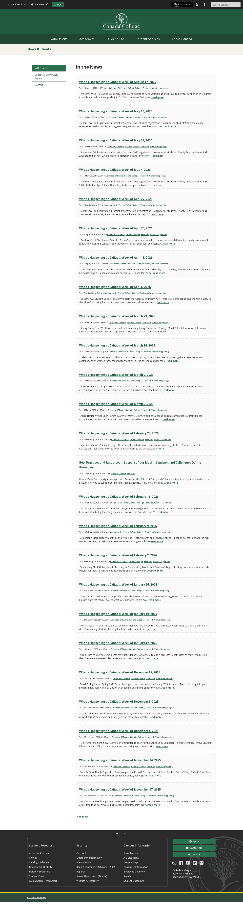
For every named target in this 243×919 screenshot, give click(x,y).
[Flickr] (201, 863)
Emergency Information (89, 857)
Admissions (59, 39)
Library (32, 871)
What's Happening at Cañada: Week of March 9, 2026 (116, 375)
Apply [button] (195, 841)
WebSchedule (36, 880)
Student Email (36, 876)
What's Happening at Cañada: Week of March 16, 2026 (117, 345)
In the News (41, 68)
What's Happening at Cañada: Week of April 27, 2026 (115, 199)
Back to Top (122, 833)
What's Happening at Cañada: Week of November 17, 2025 (120, 789)
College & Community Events (46, 76)
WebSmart (51, 880)
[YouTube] (188, 863)
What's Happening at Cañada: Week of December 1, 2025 (119, 731)
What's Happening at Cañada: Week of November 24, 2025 (120, 760)
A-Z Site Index (131, 857)
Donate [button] (195, 854)
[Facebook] (181, 863)
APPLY (57, 4)
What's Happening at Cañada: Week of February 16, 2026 (119, 496)
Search (127, 876)
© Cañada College (36, 897)
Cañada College (134, 88)
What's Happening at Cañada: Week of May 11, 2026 (115, 140)
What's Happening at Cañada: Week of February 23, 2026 (119, 433)
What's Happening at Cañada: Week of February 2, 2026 (118, 555)
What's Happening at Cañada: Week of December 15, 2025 (119, 672)
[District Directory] (197, 4)
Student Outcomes (133, 880)
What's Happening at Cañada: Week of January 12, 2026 (118, 643)
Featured (147, 88)
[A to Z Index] (205, 4)
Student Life (115, 39)
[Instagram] (174, 863)
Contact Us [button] (195, 847)
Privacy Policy (83, 862)
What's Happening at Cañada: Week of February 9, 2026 (118, 526)
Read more (82, 816)
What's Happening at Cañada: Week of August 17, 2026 (117, 82)
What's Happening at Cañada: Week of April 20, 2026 (115, 228)
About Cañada (182, 39)
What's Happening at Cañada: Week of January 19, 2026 (118, 614)
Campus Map (130, 862)
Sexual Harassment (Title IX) (91, 876)
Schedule (44, 862)
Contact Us (41, 84)
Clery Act (81, 853)
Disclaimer (186, 4)
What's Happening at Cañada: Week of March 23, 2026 (117, 316)
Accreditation (130, 853)
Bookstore (44, 871)
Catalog (33, 862)
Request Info (41, 4)
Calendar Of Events (117, 88)
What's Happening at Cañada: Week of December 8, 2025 (119, 701)
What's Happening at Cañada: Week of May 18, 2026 (115, 111)
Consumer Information (135, 867)
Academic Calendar (39, 853)
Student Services (148, 39)
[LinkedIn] (195, 863)
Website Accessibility (87, 880)
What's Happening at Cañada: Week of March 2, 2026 (116, 404)
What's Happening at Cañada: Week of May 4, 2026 (115, 170)
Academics (87, 39)
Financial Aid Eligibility (40, 867)
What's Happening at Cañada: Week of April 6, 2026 (115, 287)
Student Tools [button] (15, 4)
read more (157, 97)
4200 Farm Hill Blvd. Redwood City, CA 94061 (185, 875)
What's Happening (160, 88)
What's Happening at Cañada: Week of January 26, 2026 (118, 584)
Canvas (33, 857)
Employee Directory (134, 871)
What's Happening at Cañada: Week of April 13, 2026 (115, 257)
